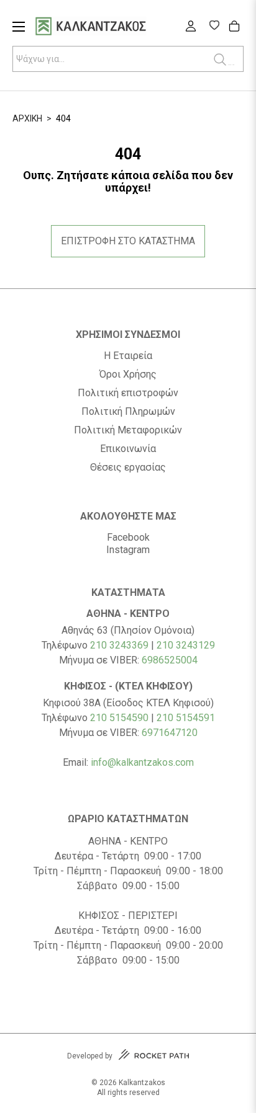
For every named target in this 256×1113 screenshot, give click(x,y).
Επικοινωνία (128, 449)
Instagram (128, 550)
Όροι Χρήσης (128, 374)
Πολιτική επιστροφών (128, 393)
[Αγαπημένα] (214, 26)
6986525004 (170, 660)
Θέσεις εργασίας (128, 467)
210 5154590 (119, 718)
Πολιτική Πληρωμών (128, 412)
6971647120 (170, 732)
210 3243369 (119, 645)
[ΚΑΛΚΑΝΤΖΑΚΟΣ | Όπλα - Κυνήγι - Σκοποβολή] (106, 27)
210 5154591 (186, 718)
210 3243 (177, 645)
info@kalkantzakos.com (142, 762)
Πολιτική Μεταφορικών (128, 430)
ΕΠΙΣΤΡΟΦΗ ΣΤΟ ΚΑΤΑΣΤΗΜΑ (128, 241)
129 (206, 645)
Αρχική (27, 118)
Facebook (128, 537)
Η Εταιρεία (128, 356)
